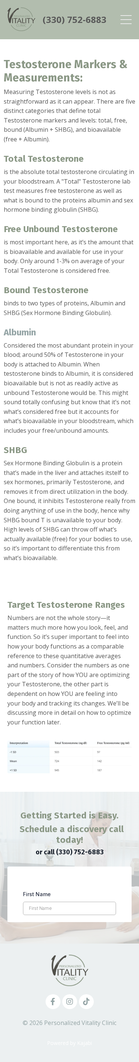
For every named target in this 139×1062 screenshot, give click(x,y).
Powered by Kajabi (69, 1042)
